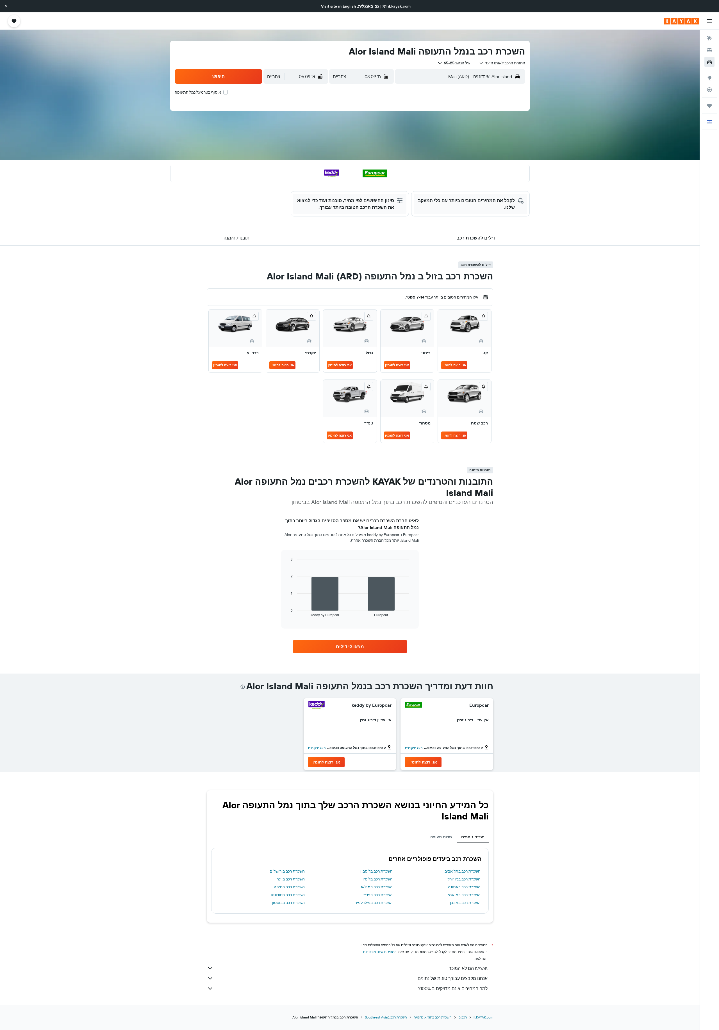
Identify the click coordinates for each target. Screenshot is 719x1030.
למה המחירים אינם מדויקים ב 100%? (453, 988)
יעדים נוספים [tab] (472, 836)
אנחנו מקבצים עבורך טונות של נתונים (453, 978)
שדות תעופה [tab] (441, 836)
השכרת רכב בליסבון (376, 871)
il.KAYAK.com (483, 1017)
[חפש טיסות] (709, 38)
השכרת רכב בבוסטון (288, 902)
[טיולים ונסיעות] (709, 105)
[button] (6, 6)
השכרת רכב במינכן (465, 902)
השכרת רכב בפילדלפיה (373, 902)
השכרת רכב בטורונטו (288, 894)
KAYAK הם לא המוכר (468, 968)
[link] (350, 646)
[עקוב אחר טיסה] (709, 89)
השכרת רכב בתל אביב (463, 871)
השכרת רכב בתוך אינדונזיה (433, 1017)
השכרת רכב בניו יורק (464, 879)
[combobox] (502, 63)
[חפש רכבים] (709, 61)
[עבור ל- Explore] (709, 77)
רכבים (462, 1017)
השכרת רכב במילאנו (376, 886)
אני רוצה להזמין (454, 365)
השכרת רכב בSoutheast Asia (386, 1017)
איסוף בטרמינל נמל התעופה (198, 92)
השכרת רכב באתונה (464, 886)
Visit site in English (338, 6)
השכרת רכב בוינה (290, 879)
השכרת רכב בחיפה (289, 886)
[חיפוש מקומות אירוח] (709, 50)
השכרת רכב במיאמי (464, 894)
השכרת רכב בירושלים (287, 871)
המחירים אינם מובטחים (380, 952)
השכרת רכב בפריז (378, 894)
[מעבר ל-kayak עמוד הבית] (681, 21)
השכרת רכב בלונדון (377, 879)
